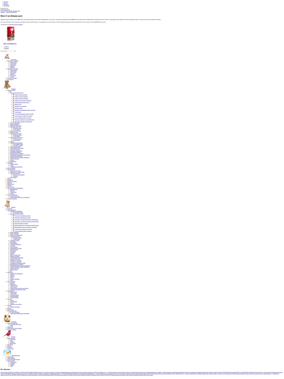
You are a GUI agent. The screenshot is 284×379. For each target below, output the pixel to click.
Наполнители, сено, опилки (15, 328)
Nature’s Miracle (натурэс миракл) (104, 373)
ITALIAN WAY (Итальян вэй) (271, 372)
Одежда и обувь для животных (15, 188)
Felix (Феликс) (14, 247)
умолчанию (12, 24)
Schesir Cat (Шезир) (190, 373)
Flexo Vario (185, 372)
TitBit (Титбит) (14, 164)
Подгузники (14, 177)
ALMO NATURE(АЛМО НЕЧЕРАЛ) (29, 372)
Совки (12, 303)
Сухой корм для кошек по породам (23, 229)
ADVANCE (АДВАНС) (16, 156)
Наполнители (11, 291)
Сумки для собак (15, 196)
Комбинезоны (14, 189)
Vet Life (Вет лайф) (18, 212)
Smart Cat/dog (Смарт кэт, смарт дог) (215, 373)
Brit (10, 91)
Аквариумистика (15, 355)
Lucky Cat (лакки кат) (22, 373)
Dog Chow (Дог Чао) (16, 131)
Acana (6, 372)
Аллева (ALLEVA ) (15, 259)
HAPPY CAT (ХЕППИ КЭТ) (242, 372)
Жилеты (13, 190)
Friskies (211, 372)
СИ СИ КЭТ (107, 375)
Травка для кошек (15, 279)
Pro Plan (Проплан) (15, 123)
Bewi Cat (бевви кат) (11, 12)
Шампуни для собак (16, 170)
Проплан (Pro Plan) (86, 375)
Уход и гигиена (11, 169)
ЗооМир (13, 363)
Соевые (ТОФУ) (15, 297)
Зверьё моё (30, 375)
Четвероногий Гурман (16, 133)
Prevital (149, 373)
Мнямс (12, 141)
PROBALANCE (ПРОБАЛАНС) (175, 373)
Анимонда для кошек (16, 261)
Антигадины (14, 287)
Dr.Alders (13, 252)
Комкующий (14, 292)
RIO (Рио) (13, 339)
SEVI (10, 271)
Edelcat (12, 253)
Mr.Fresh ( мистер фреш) (80, 373)
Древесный (13, 293)
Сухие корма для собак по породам (23, 116)
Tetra (12, 366)
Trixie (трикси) (228, 373)
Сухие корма (18, 112)
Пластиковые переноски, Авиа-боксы (20, 197)
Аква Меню (13, 362)
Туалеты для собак (15, 173)
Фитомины (13, 64)
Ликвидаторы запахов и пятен (18, 289)
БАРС (261, 373)
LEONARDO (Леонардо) (10, 373)
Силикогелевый (15, 295)
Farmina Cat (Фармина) (16, 211)
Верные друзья (14, 132)
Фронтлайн (143, 375)
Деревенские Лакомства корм (18, 263)
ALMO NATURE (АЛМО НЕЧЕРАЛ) (19, 157)
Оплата (5, 3)
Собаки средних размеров (21, 96)
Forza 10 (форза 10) (193, 372)
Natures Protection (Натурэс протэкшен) (20, 154)
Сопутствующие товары (14, 359)
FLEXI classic (166, 372)
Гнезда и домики (12, 329)
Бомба (264, 373)
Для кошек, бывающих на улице (23, 217)
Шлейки (10, 182)
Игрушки (10, 208)
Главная (3, 12)
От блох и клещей (12, 78)
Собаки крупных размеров (21, 98)
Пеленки (15, 176)
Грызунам (13, 321)
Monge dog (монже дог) (56, 373)
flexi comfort (173, 372)
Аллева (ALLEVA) (15, 149)
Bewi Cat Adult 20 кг (10, 43)
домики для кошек (15, 306)
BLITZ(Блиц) (12, 161)
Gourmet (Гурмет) (15, 240)
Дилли (12, 160)
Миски (9, 178)
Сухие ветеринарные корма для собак (24, 114)
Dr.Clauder (13, 251)
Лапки (41, 375)
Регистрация (4, 9)
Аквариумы (11, 356)
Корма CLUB (18, 104)
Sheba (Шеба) (14, 243)
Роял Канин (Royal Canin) (97, 375)
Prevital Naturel (155, 373)
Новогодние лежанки (61, 375)
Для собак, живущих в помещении (23, 121)
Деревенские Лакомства (17, 273)
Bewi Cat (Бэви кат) (15, 255)
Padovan (13, 342)
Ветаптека (13, 59)
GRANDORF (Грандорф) (17, 148)
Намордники (11, 184)
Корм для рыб (11, 360)
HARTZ (12, 283)
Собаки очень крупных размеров (23, 100)
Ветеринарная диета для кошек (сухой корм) (26, 227)
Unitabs (12, 76)
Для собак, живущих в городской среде (24, 119)
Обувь (12, 193)
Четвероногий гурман (16, 248)
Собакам (13, 89)
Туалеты (10, 299)
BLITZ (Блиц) (14, 269)
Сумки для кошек (15, 312)
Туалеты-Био (14, 301)
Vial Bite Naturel (236, 373)
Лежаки (9, 185)
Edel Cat (13, 276)
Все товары (6, 5)
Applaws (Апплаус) (55, 372)
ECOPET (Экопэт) (18, 145)
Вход (8, 9)
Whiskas (242, 373)
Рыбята (12, 364)
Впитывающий (14, 296)
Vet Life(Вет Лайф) (18, 144)
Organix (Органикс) (127, 373)
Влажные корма (19, 108)
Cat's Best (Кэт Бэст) (113, 372)
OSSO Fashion (135, 373)
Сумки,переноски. (12, 310)
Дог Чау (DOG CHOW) (15, 375)
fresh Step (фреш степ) (203, 372)
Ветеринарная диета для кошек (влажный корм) (27, 225)
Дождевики (13, 192)
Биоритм (13, 67)
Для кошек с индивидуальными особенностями (27, 221)
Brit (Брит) (13, 241)
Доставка (6, 1)
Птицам (13, 336)
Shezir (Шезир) (14, 249)
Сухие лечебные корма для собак (23, 117)
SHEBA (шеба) (202, 373)
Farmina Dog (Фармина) (16, 143)
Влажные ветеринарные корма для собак (25, 110)
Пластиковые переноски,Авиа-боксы (20, 313)
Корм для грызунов (12, 323)
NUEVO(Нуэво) (117, 373)
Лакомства (10, 162)
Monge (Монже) (14, 232)
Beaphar (12, 66)
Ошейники (10, 180)
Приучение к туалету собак (17, 172)
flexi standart (179, 372)
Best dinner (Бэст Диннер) (17, 153)
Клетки (9, 346)
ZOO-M (3, 372)
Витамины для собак (13, 68)
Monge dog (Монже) (16, 147)
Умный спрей (14, 285)
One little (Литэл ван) (16, 324)
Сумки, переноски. (12, 194)
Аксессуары (11, 186)
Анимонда (257, 373)
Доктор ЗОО (14, 62)
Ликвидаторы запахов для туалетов (19, 288)
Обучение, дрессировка (20, 106)
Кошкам (13, 207)
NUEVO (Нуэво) (15, 158)
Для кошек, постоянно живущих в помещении (26, 219)
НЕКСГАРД (53, 375)
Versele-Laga (12, 343)
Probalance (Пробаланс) (16, 150)
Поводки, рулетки (12, 181)
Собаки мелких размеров (21, 94)
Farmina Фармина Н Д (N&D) (154, 372)
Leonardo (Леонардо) (16, 244)
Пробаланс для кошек (16, 260)
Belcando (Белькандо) (16, 125)
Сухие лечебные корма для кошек (23, 231)
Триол (12, 165)
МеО (45, 375)
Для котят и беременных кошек (22, 215)
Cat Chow (13, 245)
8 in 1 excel (13, 75)
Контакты (6, 4)
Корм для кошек (12, 210)
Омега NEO (13, 63)
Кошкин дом (36, 375)
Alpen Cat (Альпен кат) (45, 372)
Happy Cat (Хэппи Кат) (16, 235)
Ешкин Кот (24, 375)
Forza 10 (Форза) (15, 124)
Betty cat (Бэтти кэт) (90, 372)
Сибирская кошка (115, 375)
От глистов (10, 79)
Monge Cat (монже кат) (44, 373)
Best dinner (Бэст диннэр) (78, 372)
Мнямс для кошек (15, 256)
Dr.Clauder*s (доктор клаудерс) (126, 372)
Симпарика (123, 375)
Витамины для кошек (13, 60)
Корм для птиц (11, 338)
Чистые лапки (149, 375)
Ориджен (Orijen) (72, 375)
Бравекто (269, 373)
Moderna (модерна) (34, 373)
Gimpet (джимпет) (217, 372)
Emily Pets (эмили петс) (140, 372)
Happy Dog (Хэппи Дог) (17, 137)
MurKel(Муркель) (90, 373)
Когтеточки (10, 309)
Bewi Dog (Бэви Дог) (16, 127)
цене (16, 24)
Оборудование (11, 358)
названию (20, 24)
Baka (12, 325)
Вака (12, 340)
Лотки (12, 300)
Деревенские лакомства (16, 166)
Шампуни (13, 284)
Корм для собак (11, 90)
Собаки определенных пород (22, 102)
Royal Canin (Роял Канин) (17, 92)
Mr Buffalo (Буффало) (16, 152)
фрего (138, 375)
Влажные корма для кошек (21, 223)
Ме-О (12, 280)
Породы (79, 375)
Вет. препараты (11, 168)
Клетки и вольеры (12, 198)
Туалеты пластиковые (18, 174)
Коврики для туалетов (16, 304)
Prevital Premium (163, 373)
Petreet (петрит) (143, 373)
